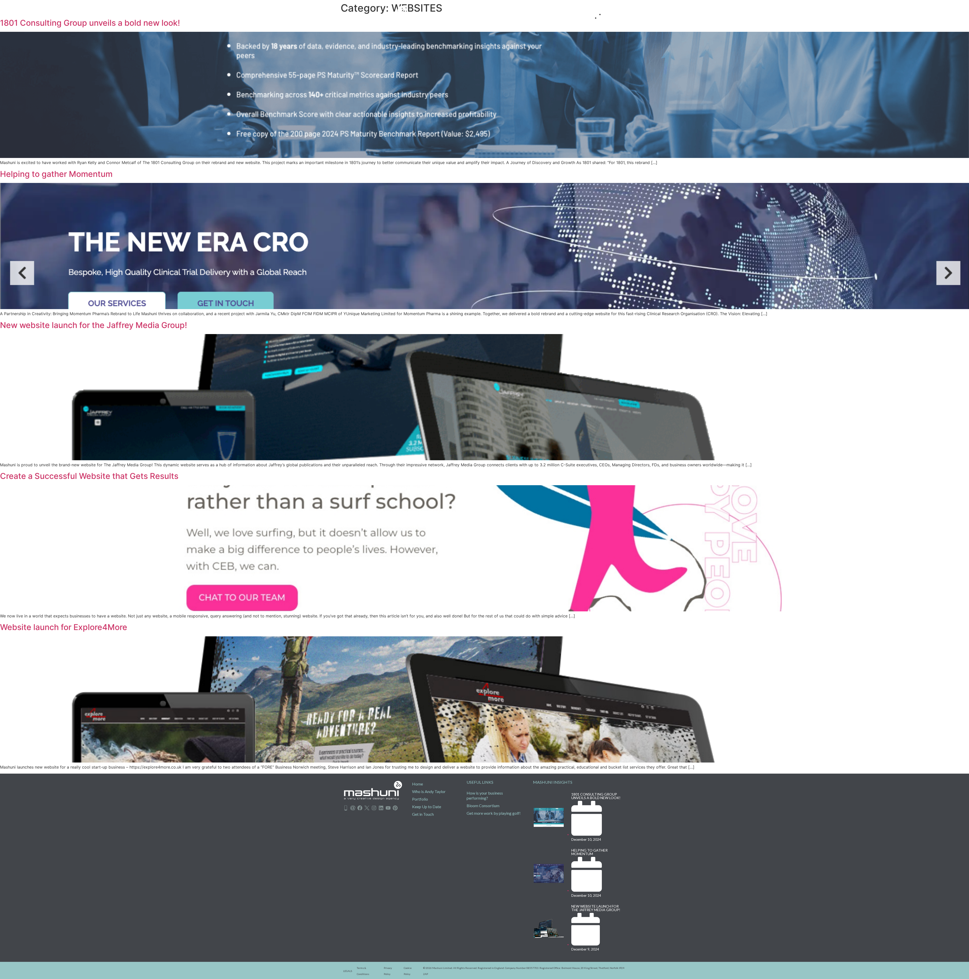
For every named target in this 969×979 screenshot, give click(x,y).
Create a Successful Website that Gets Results (89, 476)
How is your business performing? (485, 795)
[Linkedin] (381, 807)
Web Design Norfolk (349, 816)
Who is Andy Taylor (429, 791)
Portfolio (420, 799)
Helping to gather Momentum (56, 174)
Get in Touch (423, 814)
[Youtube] (388, 807)
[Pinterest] (395, 807)
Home (417, 783)
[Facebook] (359, 807)
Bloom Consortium (483, 805)
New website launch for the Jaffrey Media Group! (93, 325)
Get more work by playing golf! (494, 813)
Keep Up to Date (426, 806)
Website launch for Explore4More (63, 627)
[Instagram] (373, 807)
